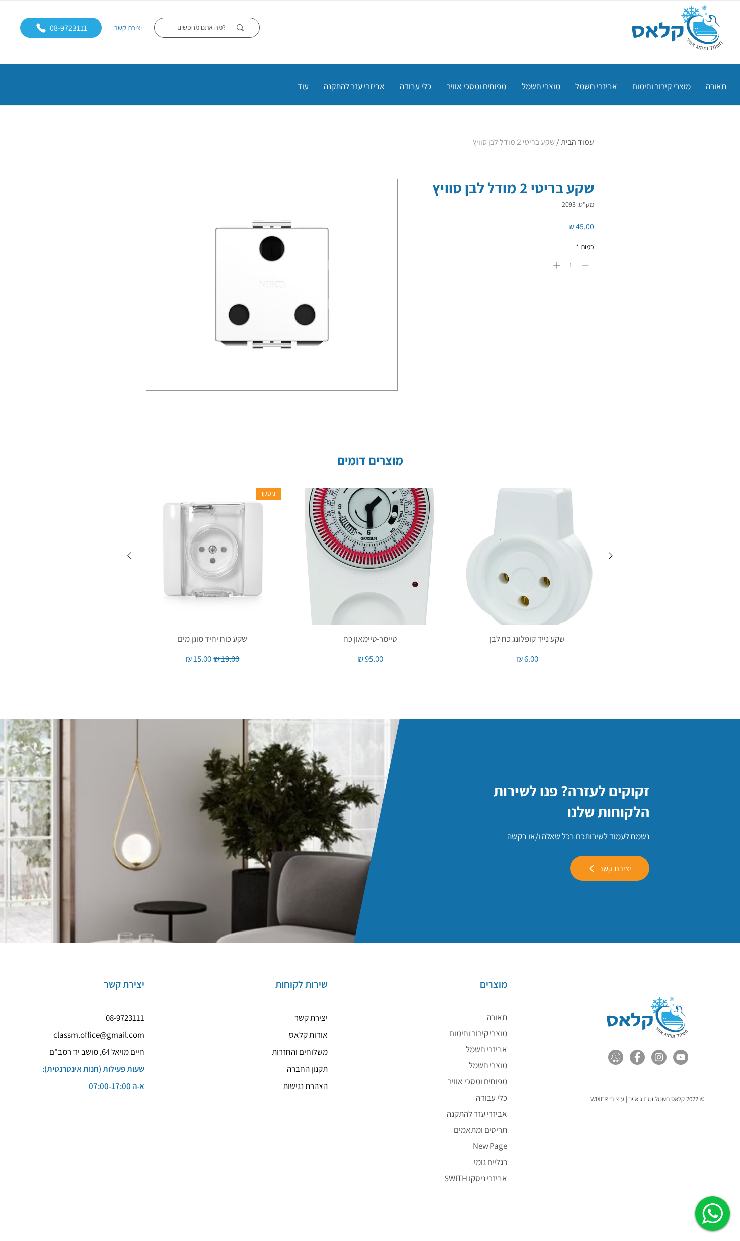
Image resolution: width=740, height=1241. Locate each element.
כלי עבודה (491, 1097)
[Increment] (555, 265)
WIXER (599, 1099)
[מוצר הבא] (129, 556)
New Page (490, 1145)
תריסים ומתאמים (480, 1129)
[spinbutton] (571, 265)
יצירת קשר (128, 27)
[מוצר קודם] (611, 556)
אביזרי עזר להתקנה (477, 1113)
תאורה (497, 1017)
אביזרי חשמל (486, 1049)
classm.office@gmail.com (98, 1034)
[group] (370, 576)
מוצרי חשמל (488, 1065)
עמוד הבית (577, 142)
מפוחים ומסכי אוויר (477, 1081)
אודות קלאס (308, 1034)
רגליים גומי (490, 1162)
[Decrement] (586, 265)
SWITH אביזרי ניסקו (475, 1178)
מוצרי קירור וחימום (478, 1033)
